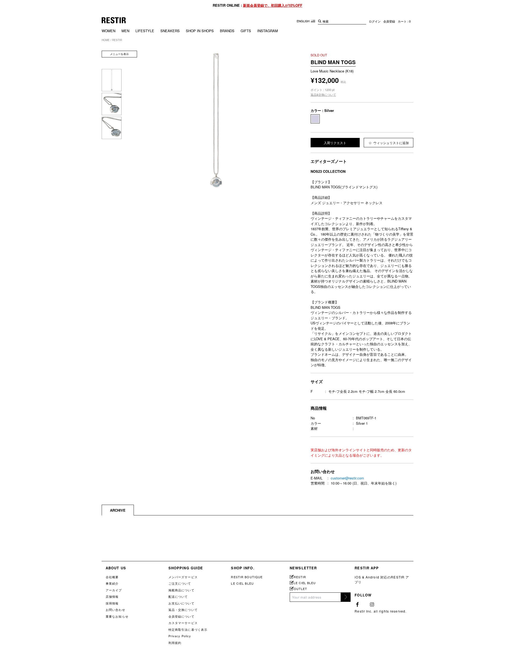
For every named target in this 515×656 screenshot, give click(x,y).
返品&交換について (323, 94)
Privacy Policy (179, 636)
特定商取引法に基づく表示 (187, 629)
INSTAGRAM (267, 30)
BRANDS (227, 30)
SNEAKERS (170, 30)
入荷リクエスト (335, 142)
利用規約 (174, 642)
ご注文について (179, 583)
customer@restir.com (347, 478)
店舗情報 (112, 596)
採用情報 (112, 603)
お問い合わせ (115, 609)
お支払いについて (181, 603)
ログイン (375, 21)
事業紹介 (112, 583)
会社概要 (112, 577)
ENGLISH (303, 21)
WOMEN (108, 30)
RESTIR (300, 577)
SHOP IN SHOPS (200, 30)
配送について (178, 596)
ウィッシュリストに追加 (391, 142)
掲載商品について (181, 590)
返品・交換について (183, 609)
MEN (125, 30)
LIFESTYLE (144, 30)
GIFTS (246, 30)
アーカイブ (114, 590)
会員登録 (389, 21)
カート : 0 (404, 21)
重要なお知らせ (117, 616)
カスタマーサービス (183, 623)
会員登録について (181, 616)
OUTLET (300, 588)
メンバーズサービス (183, 577)
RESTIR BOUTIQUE (247, 577)
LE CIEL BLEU (242, 583)
